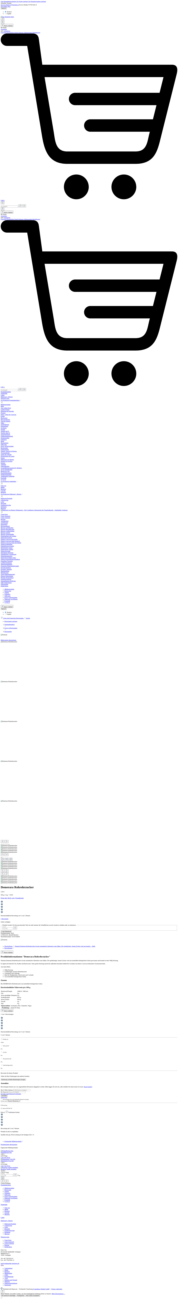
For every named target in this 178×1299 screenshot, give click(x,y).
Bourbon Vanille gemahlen (8, 1169)
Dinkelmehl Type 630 (7, 1161)
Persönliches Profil (12, 32)
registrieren (7, 31)
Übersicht (4, 32)
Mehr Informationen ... (58, 1294)
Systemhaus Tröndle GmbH (41, 1289)
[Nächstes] (7, 841)
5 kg (5, 1166)
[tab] (49, 946)
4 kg (5, 1157)
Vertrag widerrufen (56, 1289)
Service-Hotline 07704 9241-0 (10, 5)
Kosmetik (7, 601)
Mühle (6, 1209)
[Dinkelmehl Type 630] (8, 1159)
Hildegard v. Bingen (7, 1221)
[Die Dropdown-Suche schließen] (24, 205)
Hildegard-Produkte (10, 1224)
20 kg (8, 1157)
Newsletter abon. (6, 6)
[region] (89, 762)
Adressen (21, 32)
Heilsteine (7, 1232)
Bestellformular (8, 1276)
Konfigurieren (20, 1295)
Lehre (6, 1227)
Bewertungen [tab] (8, 948)
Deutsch (9, 12)
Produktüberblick (6, 1185)
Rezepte (6, 1245)
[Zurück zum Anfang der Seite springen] (2, 1291)
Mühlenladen (8, 1273)
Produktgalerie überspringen (9, 1144)
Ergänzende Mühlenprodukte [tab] (13, 1141)
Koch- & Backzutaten (10, 597)
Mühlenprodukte (9, 589)
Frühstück (7, 594)
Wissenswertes (5, 1237)
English (9, 13)
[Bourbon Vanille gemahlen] (9, 1167)
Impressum (7, 1285)
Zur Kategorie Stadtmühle (8, 481)
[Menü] (2, 202)
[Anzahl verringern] (4, 927)
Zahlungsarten (28, 32)
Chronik (6, 1213)
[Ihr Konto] (2, 22)
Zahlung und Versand (10, 1280)
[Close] (1, 857)
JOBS (6, 1275)
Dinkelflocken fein (6, 1152)
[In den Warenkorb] (2, 1178)
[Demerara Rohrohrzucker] (9, 642)
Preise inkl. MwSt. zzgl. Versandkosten (12, 898)
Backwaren (7, 591)
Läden (2, 1217)
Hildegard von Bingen (11, 599)
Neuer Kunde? (88, 1087)
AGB (6, 1278)
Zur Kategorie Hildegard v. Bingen (11, 494)
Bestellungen (36, 32)
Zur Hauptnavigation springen (37, 1)
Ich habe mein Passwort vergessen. (11, 1094)
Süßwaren (7, 596)
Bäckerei (7, 1211)
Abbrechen (4, 1097)
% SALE (7, 602)
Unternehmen (8, 1268)
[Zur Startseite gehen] (7, 17)
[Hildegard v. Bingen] (34, 510)
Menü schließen (8, 26)
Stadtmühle (4, 1204)
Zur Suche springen (22, 1)
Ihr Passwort (4, 1092)
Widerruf (7, 1281)
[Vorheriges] (2, 841)
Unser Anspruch (9, 1242)
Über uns (7, 1208)
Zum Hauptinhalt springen (9, 1)
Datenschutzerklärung (10, 1283)
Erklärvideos (8, 1247)
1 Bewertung (4, 919)
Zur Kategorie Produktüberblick (10, 400)
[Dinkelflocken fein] (7, 1151)
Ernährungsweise (9, 1230)
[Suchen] (2, 19)
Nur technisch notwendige (8, 1295)
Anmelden (4, 29)
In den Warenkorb (6, 931)
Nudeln (6, 592)
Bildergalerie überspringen (8, 640)
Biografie (7, 1229)
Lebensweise (8, 1225)
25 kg (8, 1166)
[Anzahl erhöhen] (15, 927)
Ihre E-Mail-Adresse (7, 1090)
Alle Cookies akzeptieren (32, 1295)
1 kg (2, 1157)
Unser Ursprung (9, 1243)
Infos (2, 1265)
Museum (7, 1214)
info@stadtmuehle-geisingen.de (10, 1263)
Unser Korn (7, 1240)
